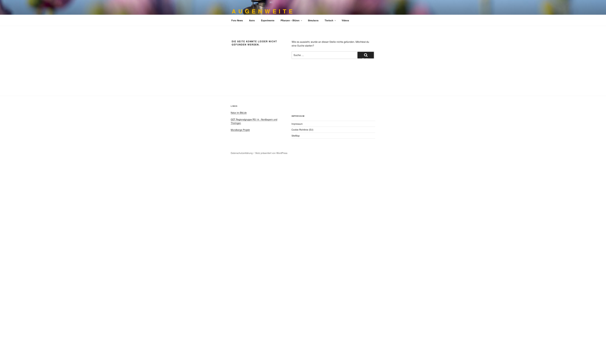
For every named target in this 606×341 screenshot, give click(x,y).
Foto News (237, 20)
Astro (252, 20)
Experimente (267, 20)
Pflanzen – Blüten (290, 20)
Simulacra (313, 20)
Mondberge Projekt (240, 129)
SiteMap (295, 135)
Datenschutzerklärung (242, 153)
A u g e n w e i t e (262, 11)
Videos (345, 20)
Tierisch (329, 20)
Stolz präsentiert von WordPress (271, 153)
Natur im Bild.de (239, 112)
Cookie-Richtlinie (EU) (302, 129)
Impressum (297, 123)
